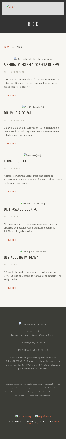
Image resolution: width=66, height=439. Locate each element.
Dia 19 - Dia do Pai (17, 112)
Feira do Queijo (15, 160)
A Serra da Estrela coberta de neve (31, 64)
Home (6, 47)
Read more (12, 95)
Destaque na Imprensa (21, 257)
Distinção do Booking (20, 209)
